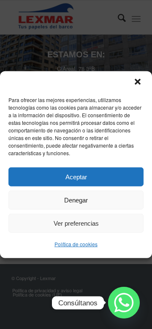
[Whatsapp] (124, 302)
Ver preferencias (76, 223)
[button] (138, 83)
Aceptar (76, 176)
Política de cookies (76, 244)
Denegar (76, 199)
